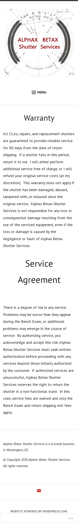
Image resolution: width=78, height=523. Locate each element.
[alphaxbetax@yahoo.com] (39, 492)
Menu (41, 92)
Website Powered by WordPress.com (38, 511)
